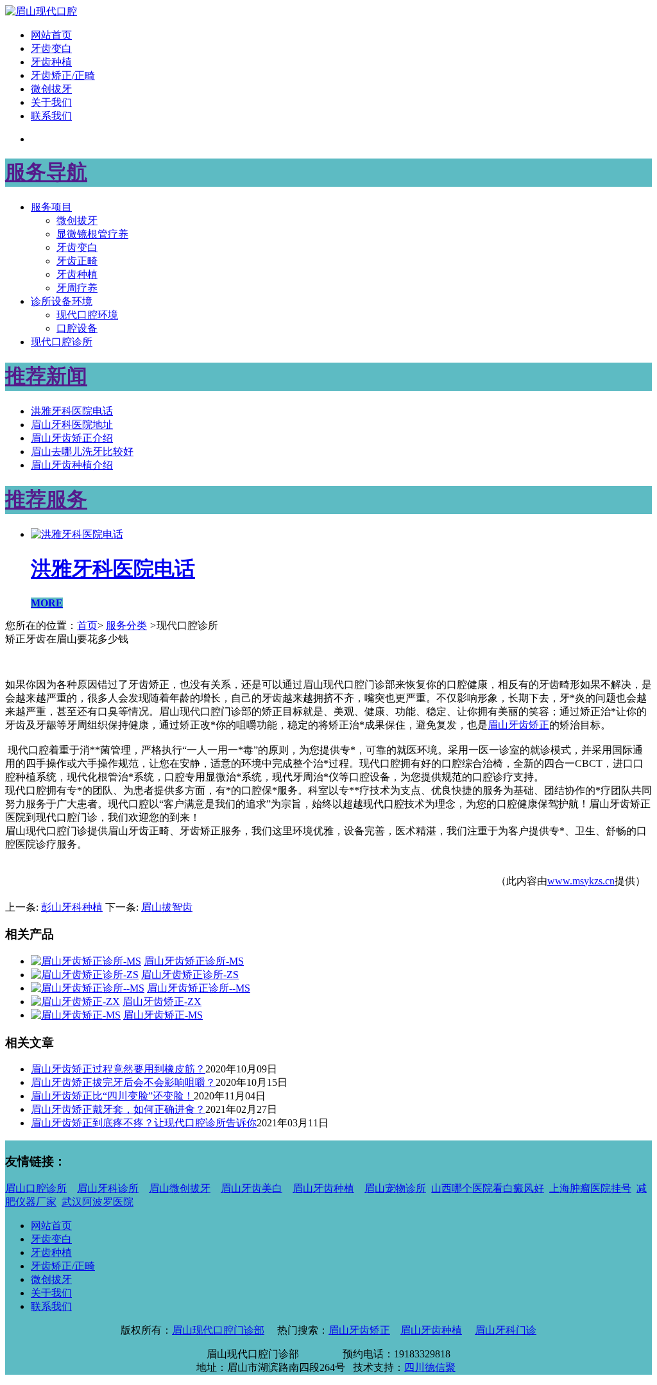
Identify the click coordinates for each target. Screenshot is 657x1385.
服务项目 (51, 207)
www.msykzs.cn (581, 880)
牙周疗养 (77, 287)
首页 (87, 625)
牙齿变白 (51, 48)
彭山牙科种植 (72, 907)
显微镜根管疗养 (92, 233)
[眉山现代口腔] (41, 11)
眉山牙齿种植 (323, 1188)
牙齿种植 (51, 61)
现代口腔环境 (87, 314)
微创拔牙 (51, 88)
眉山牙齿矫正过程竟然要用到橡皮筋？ (118, 1068)
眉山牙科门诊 (505, 1330)
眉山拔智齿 (166, 907)
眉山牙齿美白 (251, 1188)
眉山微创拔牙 (179, 1188)
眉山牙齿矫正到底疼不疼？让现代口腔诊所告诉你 (144, 1122)
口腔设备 (77, 328)
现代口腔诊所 (61, 341)
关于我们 (51, 102)
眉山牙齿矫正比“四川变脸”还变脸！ (112, 1095)
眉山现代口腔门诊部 (218, 1330)
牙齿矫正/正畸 (63, 75)
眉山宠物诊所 (395, 1188)
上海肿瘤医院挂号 (590, 1188)
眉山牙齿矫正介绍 (72, 438)
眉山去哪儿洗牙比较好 (82, 451)
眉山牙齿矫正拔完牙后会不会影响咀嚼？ (123, 1082)
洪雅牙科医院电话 (72, 411)
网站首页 (51, 35)
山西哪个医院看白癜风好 (487, 1188)
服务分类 (126, 625)
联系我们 (51, 115)
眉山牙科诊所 (108, 1188)
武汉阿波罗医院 (97, 1201)
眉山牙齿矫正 (518, 724)
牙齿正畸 (77, 260)
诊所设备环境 (61, 301)
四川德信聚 (430, 1367)
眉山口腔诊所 (36, 1188)
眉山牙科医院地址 (72, 424)
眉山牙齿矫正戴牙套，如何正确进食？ (118, 1109)
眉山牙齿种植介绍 (72, 465)
